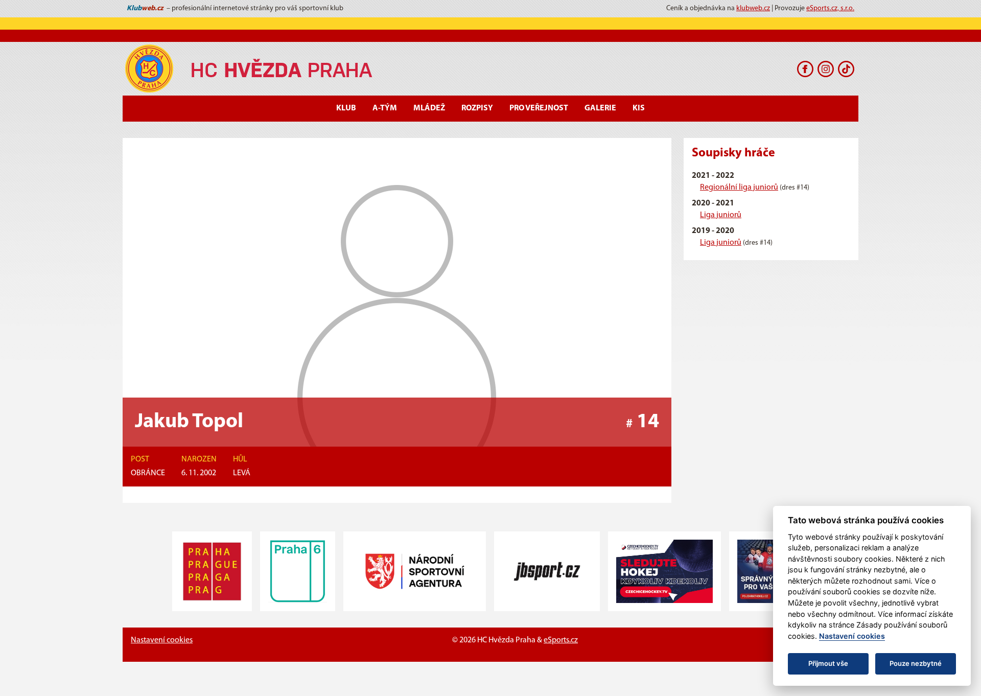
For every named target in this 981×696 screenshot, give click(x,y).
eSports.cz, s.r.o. (830, 8)
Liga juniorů (720, 215)
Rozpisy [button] (477, 108)
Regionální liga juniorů (739, 187)
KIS (639, 108)
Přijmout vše (828, 663)
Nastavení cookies (162, 640)
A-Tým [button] (384, 108)
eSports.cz (561, 640)
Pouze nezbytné (916, 663)
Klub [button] (346, 108)
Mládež (429, 108)
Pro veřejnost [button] (538, 108)
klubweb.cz (753, 8)
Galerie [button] (600, 108)
